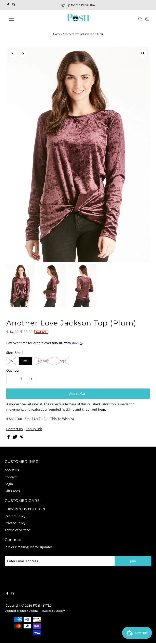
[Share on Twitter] (15, 437)
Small (25, 361)
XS (11, 361)
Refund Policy (15, 516)
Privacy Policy (15, 523)
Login (9, 484)
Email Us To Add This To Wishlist (49, 419)
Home (57, 34)
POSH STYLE (42, 605)
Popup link (34, 429)
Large (62, 361)
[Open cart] (147, 19)
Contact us (14, 429)
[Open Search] (140, 19)
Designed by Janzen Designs (21, 611)
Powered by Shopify (53, 611)
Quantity (13, 370)
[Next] (22, 53)
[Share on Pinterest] (22, 437)
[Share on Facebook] (8, 437)
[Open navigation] (23, 19)
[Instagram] (13, 5)
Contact (11, 477)
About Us (12, 470)
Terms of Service (17, 530)
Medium (44, 361)
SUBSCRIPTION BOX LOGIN (25, 509)
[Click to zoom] (143, 53)
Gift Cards (12, 491)
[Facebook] (8, 5)
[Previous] (12, 53)
